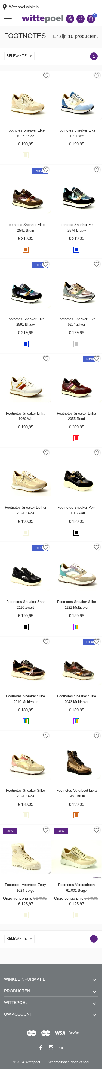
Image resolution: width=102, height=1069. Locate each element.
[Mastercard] (45, 1033)
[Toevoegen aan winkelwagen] (20, 76)
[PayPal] (74, 1033)
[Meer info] (31, 76)
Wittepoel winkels (20, 7)
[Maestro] (31, 1033)
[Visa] (59, 1033)
